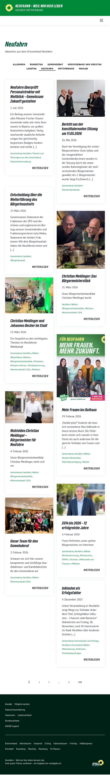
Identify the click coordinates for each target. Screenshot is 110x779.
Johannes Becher (19, 365)
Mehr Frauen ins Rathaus (79, 409)
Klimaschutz (86, 555)
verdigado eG (55, 763)
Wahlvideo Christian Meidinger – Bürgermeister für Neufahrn (24, 437)
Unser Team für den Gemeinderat (24, 543)
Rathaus (36, 369)
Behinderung (69, 649)
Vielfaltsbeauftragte (72, 653)
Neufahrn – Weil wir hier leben (39, 6)
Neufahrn (47, 68)
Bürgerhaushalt (18, 260)
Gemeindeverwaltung (21, 161)
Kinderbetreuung (37, 365)
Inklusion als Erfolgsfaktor (71, 590)
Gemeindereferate (71, 189)
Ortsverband (66, 68)
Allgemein (19, 64)
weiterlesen (40, 168)
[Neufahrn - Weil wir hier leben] (9, 7)
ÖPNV (65, 559)
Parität (86, 462)
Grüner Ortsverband (29, 10)
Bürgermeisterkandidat (73, 308)
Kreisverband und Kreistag (85, 64)
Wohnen (76, 563)
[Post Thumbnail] (81, 98)
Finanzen (39, 361)
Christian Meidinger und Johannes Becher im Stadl (28, 323)
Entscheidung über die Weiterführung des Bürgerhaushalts (26, 199)
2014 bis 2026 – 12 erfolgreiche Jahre (75, 525)
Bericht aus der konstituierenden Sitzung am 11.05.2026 (80, 129)
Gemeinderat (55, 64)
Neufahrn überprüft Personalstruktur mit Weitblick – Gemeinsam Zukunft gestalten (26, 94)
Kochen (89, 308)
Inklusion (81, 649)
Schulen (74, 559)
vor (80, 682)
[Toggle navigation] (101, 20)
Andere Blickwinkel (72, 458)
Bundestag (36, 64)
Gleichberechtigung (72, 462)
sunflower (27, 763)
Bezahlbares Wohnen (20, 357)
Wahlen (83, 68)
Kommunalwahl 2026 (72, 312)
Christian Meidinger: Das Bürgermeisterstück (79, 278)
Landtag (31, 68)
